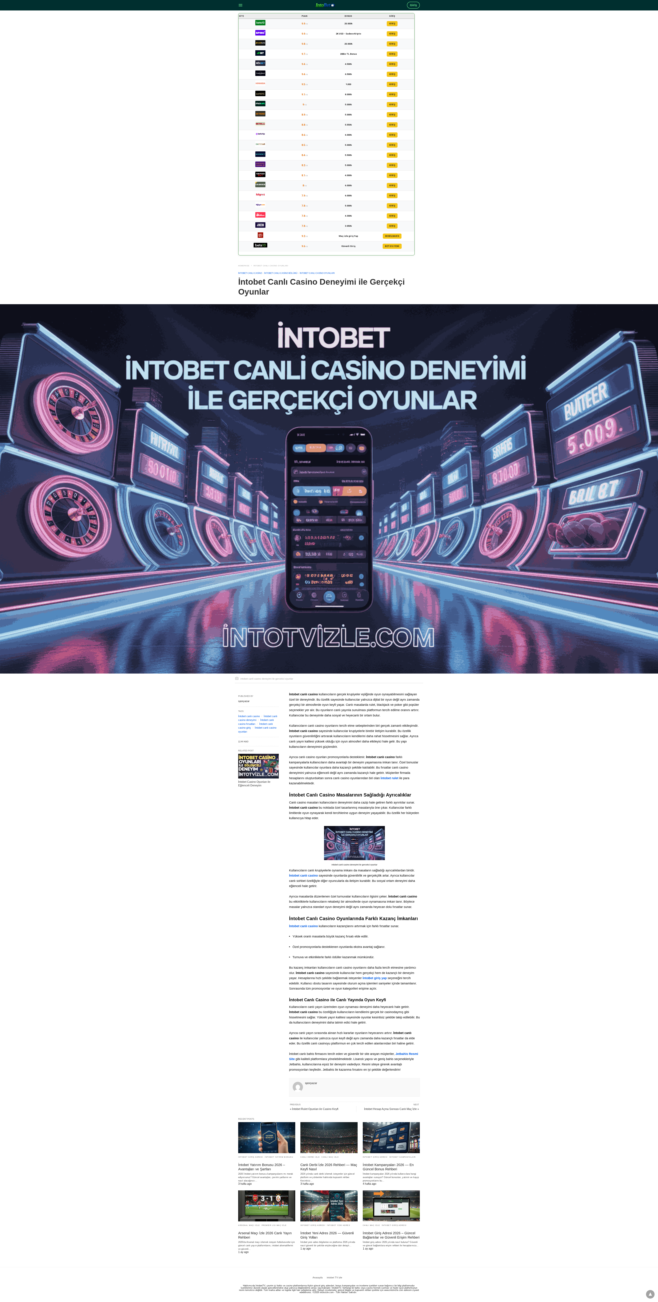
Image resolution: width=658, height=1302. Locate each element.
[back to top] (650, 1294)
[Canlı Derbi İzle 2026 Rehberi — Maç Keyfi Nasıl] (328, 1137)
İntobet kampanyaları (402, 1157)
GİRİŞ (392, 23)
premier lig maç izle (274, 1225)
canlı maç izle (330, 1157)
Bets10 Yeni (392, 246)
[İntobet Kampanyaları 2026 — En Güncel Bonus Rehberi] (391, 1137)
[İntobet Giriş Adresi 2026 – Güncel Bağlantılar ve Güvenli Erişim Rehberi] (391, 1205)
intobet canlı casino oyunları (270, 266)
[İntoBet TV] (325, 5)
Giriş (413, 5)
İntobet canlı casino (249, 716)
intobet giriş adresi (250, 1157)
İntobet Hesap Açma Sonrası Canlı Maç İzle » (391, 1109)
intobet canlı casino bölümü (280, 273)
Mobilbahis (392, 236)
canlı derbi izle (310, 1157)
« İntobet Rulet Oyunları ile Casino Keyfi (314, 1109)
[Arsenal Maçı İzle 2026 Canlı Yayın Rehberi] (266, 1205)
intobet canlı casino (250, 273)
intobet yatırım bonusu (279, 1157)
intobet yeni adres (338, 1225)
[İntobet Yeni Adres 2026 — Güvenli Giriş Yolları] (328, 1205)
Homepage (243, 266)
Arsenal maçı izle (249, 1225)
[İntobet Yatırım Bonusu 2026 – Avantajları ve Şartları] (266, 1137)
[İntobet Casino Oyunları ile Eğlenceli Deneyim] (258, 766)
